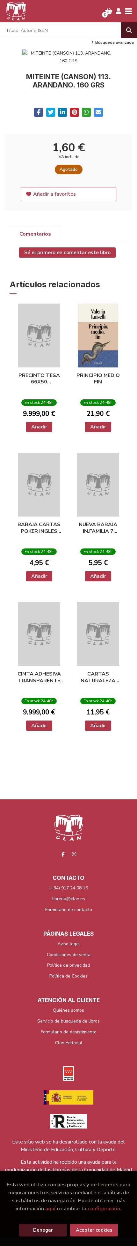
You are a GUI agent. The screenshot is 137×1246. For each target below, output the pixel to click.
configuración (104, 1208)
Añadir (39, 426)
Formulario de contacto (68, 910)
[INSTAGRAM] (74, 854)
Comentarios (35, 234)
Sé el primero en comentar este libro (67, 252)
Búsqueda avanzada (114, 42)
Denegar (43, 1230)
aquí (50, 1208)
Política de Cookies (68, 976)
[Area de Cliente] (118, 11)
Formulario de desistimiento (69, 1032)
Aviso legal (68, 944)
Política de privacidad (68, 965)
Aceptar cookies (94, 1230)
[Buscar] (129, 30)
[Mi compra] (108, 11)
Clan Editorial (68, 1043)
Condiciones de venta (68, 955)
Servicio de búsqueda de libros (68, 1021)
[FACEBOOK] (63, 854)
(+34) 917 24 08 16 (68, 888)
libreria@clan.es (68, 899)
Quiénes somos (68, 1010)
